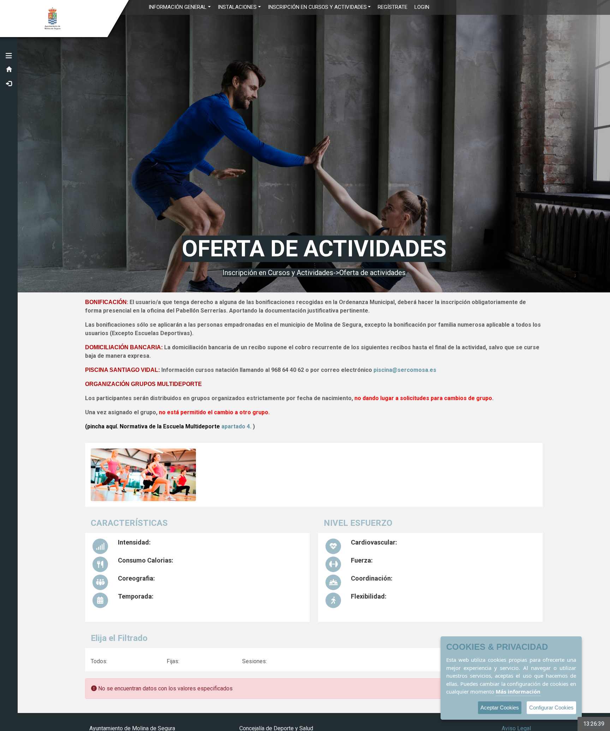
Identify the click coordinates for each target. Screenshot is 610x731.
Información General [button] (178, 7)
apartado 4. (237, 426)
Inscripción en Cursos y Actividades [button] (317, 7)
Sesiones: (254, 661)
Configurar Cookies (551, 708)
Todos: (99, 661)
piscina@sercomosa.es (404, 370)
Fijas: (173, 661)
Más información (518, 691)
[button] (9, 56)
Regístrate (392, 7)
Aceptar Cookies (499, 708)
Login (421, 7)
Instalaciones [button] (237, 7)
